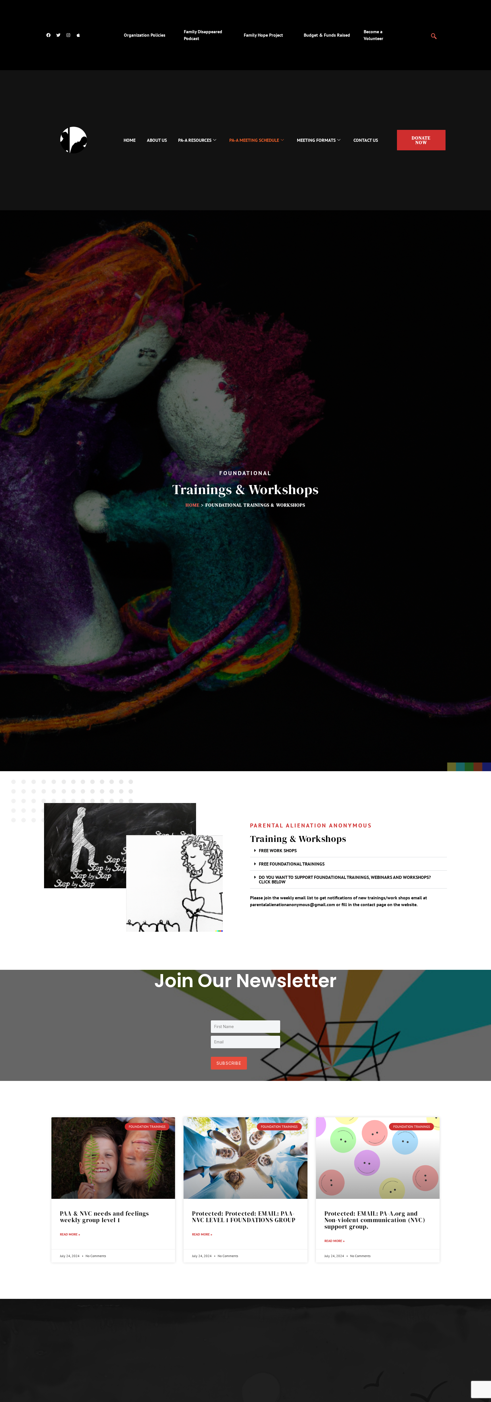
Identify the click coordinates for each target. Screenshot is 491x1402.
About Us (157, 140)
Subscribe (229, 1063)
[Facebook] (48, 35)
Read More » (70, 1234)
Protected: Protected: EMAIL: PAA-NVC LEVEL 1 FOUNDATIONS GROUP (244, 1216)
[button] (434, 34)
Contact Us (365, 140)
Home (130, 140)
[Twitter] (58, 35)
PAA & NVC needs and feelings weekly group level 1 (104, 1216)
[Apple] (78, 35)
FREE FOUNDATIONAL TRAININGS (291, 864)
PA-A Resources (194, 140)
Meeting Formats (316, 140)
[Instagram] (68, 35)
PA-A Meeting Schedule (254, 140)
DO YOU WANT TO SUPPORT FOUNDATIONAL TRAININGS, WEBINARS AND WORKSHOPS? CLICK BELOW (345, 879)
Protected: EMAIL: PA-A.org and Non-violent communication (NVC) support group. (374, 1220)
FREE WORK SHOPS (278, 850)
